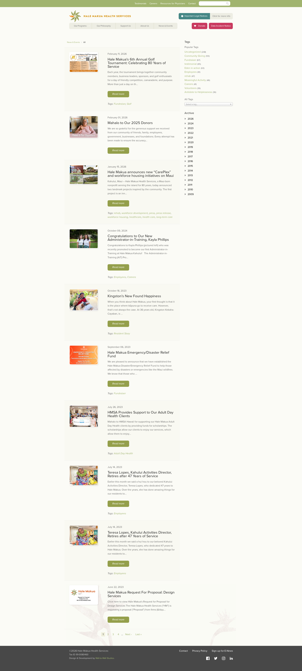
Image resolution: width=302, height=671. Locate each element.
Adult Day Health (123, 453)
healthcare (135, 217)
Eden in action (192, 68)
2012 (190, 180)
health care (149, 217)
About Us (144, 26)
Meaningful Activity (195, 80)
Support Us (125, 26)
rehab (117, 213)
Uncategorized (193, 51)
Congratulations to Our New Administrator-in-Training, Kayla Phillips (138, 238)
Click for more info (221, 16)
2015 (190, 166)
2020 (191, 142)
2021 (190, 137)
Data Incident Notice (221, 26)
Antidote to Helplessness (198, 92)
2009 (191, 194)
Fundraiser (120, 103)
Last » (138, 634)
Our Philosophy (104, 26)
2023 (190, 128)
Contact (192, 3)
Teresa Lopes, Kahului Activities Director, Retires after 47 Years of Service (140, 474)
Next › (128, 634)
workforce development (135, 213)
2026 (190, 118)
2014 (190, 170)
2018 (190, 151)
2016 (190, 161)
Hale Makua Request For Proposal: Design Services (141, 594)
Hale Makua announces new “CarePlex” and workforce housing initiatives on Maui (141, 174)
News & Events (166, 26)
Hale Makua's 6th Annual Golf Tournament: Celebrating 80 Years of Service (137, 63)
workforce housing (118, 217)
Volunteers (190, 88)
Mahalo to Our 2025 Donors (130, 123)
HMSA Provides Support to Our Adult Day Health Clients (140, 414)
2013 (190, 175)
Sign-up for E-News (222, 650)
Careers (153, 3)
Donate (201, 26)
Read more (118, 94)
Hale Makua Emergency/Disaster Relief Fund (138, 354)
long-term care (164, 217)
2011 (190, 184)
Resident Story (122, 333)
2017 (190, 156)
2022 (190, 133)
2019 (190, 147)
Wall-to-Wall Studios (104, 658)
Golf (129, 103)
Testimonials (140, 3)
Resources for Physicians (172, 3)
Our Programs (80, 26)
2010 (190, 189)
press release (163, 213)
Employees (120, 277)
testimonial (191, 64)
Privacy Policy (199, 650)
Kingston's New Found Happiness (134, 296)
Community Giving (195, 56)
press (152, 213)
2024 (190, 123)
